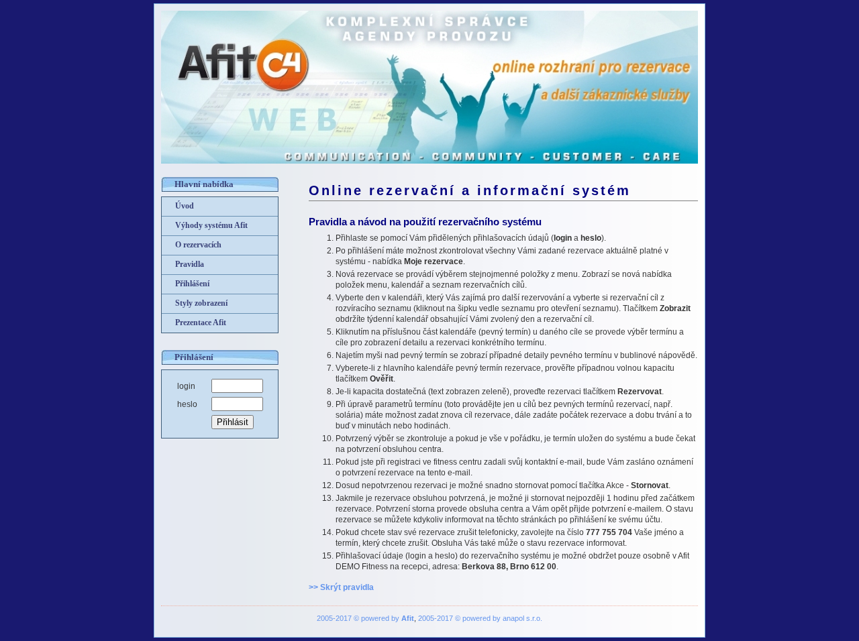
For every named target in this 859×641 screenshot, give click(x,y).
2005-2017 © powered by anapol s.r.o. (480, 618)
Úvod (184, 206)
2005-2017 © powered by (365, 618)
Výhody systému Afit (211, 225)
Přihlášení (192, 283)
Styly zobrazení (201, 303)
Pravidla (189, 264)
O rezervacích (198, 244)
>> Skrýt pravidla (341, 587)
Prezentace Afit (200, 322)
